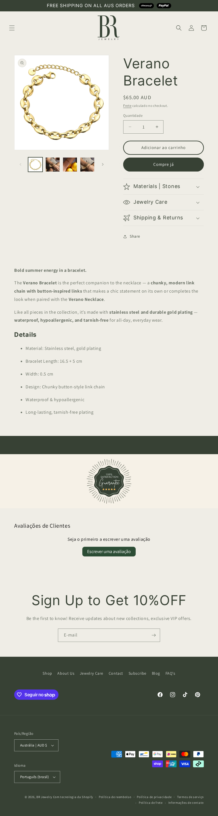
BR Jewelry (44, 797)
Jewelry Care (91, 673)
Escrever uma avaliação (109, 551)
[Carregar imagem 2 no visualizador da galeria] (52, 164)
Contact (116, 673)
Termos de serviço (190, 797)
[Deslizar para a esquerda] (20, 164)
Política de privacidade (154, 797)
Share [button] (135, 236)
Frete (127, 105)
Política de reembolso (115, 797)
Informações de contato (186, 803)
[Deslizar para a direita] (103, 164)
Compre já (163, 164)
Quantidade (132, 115)
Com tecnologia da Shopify (73, 797)
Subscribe (137, 673)
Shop (47, 673)
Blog (156, 673)
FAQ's (170, 673)
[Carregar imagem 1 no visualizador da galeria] (35, 164)
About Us (65, 673)
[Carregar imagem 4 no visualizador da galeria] (87, 164)
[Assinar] (153, 635)
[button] (12, 28)
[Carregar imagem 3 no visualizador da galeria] (70, 164)
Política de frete (151, 803)
